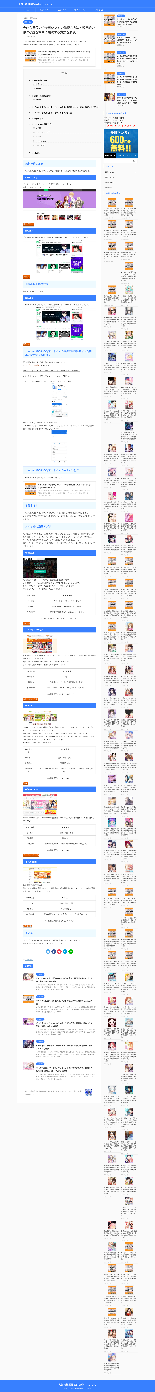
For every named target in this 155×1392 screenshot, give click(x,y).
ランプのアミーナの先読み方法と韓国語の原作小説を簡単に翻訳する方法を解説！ (127, 21)
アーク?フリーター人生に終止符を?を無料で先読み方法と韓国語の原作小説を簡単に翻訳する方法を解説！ (129, 1122)
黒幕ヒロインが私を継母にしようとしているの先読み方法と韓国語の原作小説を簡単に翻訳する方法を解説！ (128, 855)
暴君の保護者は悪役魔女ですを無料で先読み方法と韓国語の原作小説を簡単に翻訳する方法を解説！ (128, 367)
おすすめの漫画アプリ (42, 124)
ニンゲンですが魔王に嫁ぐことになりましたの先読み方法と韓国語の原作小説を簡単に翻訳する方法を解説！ (128, 276)
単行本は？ (37, 118)
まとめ (36, 153)
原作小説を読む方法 (41, 96)
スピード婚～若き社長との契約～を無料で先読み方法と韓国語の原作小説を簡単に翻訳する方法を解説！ (111, 1344)
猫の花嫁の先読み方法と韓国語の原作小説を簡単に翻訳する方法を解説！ (128, 1189)
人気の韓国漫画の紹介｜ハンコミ (35, 4)
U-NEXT (38, 128)
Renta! (25, 783)
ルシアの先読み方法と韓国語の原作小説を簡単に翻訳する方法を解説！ (128, 254)
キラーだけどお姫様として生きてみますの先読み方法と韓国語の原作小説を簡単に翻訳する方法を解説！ (128, 878)
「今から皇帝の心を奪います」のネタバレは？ (52, 113)
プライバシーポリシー (81, 10)
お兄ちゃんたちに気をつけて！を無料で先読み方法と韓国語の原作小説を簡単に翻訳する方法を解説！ (128, 1033)
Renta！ (38, 137)
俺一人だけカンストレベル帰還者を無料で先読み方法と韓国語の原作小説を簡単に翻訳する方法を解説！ (128, 458)
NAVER (37, 88)
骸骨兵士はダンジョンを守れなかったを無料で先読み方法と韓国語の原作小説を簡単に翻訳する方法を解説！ (128, 1146)
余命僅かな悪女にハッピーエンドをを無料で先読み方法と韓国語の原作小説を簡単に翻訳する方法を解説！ (111, 1057)
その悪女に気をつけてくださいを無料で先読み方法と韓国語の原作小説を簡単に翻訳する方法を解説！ (128, 1344)
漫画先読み (29, 960)
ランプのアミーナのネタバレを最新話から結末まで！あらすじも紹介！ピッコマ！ (127, 40)
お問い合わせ (99, 10)
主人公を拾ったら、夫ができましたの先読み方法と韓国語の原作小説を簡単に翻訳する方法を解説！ (128, 1211)
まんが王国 (39, 145)
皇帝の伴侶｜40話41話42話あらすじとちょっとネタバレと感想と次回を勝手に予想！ (127, 100)
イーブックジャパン (31, 855)
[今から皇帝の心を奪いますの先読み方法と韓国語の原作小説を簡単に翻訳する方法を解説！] (65, 951)
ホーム (26, 10)
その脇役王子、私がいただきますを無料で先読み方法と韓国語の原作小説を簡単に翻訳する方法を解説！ (128, 987)
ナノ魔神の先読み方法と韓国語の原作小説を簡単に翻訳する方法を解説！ (111, 548)
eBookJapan (39, 141)
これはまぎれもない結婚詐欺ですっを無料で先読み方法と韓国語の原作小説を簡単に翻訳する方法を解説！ (111, 415)
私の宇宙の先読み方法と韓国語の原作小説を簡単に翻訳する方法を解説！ (111, 1233)
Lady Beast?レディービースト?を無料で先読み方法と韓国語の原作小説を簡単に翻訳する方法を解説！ (129, 391)
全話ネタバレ (62, 10)
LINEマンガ (38, 84)
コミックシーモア (41, 132)
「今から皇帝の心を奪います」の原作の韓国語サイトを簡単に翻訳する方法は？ (66, 107)
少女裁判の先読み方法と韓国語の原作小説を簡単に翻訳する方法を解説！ (111, 613)
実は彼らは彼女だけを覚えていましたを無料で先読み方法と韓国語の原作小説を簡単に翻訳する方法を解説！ (128, 482)
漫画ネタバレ (44, 10)
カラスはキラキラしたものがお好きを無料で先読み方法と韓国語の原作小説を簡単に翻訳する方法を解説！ (128, 322)
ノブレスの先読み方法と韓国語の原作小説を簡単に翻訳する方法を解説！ (128, 900)
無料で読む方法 (39, 80)
